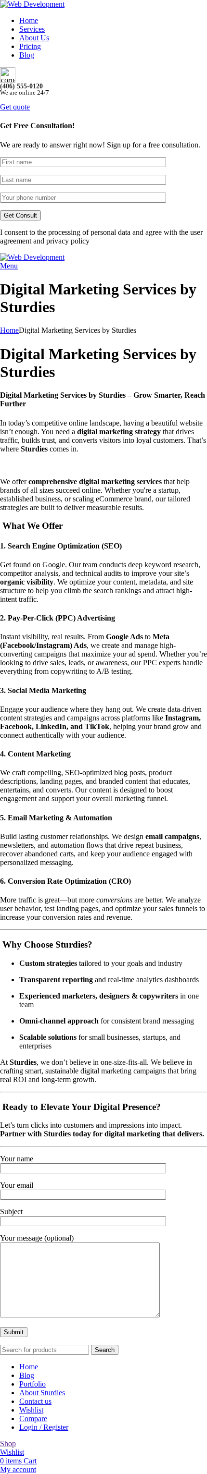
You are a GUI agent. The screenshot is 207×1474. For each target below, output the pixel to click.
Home (9, 330)
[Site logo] (32, 4)
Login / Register (43, 1427)
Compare (33, 1418)
